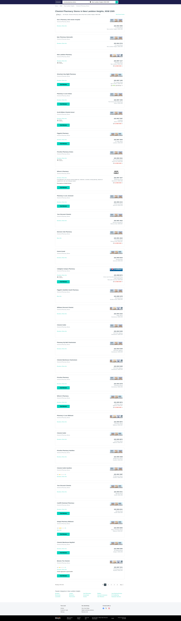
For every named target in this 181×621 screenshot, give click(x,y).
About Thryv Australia (70, 618)
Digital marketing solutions (88, 610)
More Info (64, 25)
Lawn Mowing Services (116, 593)
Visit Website (63, 84)
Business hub (85, 611)
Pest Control (72, 596)
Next (121, 584)
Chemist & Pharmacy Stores (63, 21)
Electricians (57, 595)
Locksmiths (57, 596)
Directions (59, 25)
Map (59, 14)
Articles (62, 608)
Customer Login (64, 610)
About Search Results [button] (120, 14)
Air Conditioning (115, 595)
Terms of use (87, 618)
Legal (112, 618)
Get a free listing (85, 608)
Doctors (85, 596)
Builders (99, 593)
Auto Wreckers (100, 596)
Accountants (86, 595)
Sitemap (62, 611)
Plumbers (57, 593)
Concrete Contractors (102, 595)
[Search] (116, 2)
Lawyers (71, 593)
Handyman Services (116, 596)
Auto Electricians (87, 593)
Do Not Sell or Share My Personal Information (100, 618)
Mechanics (71, 595)
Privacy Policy (79, 618)
